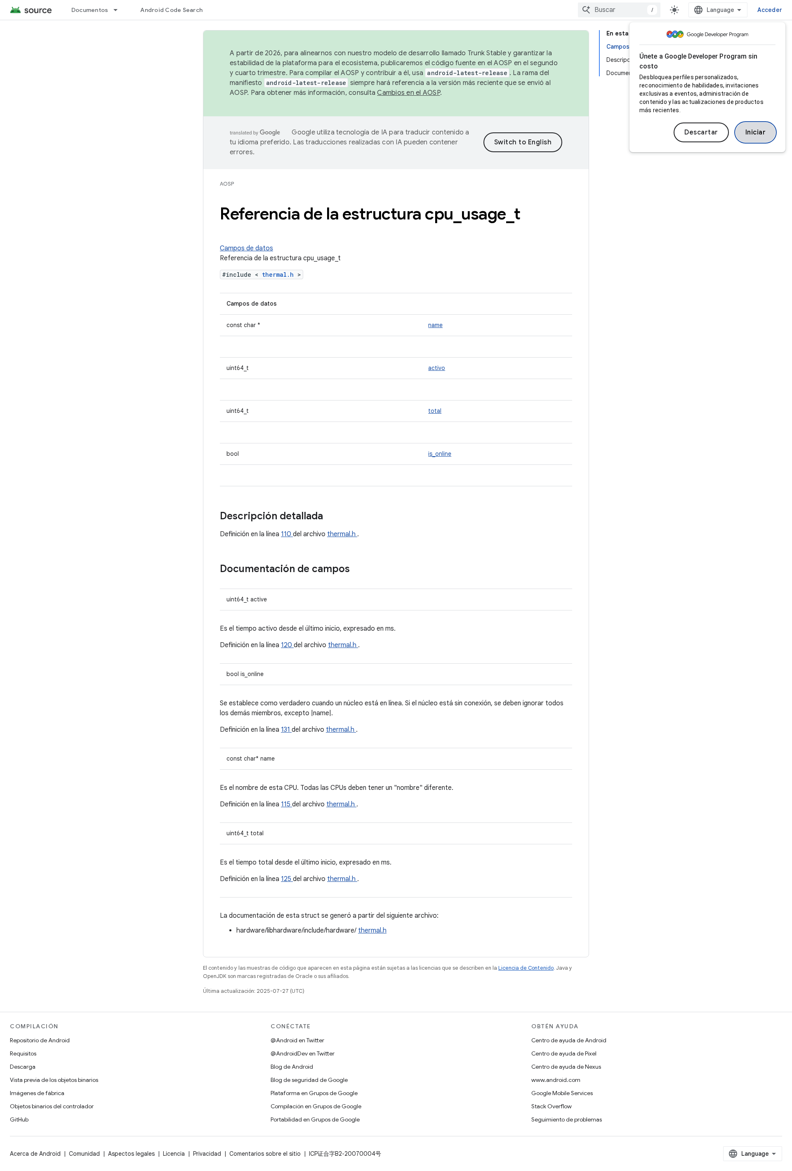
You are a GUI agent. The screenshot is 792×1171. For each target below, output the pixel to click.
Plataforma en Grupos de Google (314, 1093)
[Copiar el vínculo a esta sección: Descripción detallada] (333, 517)
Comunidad (84, 1153)
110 (287, 534)
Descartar (701, 132)
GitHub (19, 1119)
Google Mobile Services (562, 1093)
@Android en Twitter (297, 1040)
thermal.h (279, 274)
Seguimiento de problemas (566, 1119)
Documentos (89, 10)
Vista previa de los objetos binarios (54, 1080)
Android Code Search (171, 10)
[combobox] (619, 9)
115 (286, 804)
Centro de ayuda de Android (568, 1040)
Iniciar (755, 132)
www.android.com (555, 1080)
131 (286, 730)
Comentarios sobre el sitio (265, 1153)
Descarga (22, 1066)
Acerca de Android (35, 1153)
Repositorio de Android (40, 1040)
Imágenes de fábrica (37, 1093)
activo (436, 368)
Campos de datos (246, 248)
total (434, 411)
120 (287, 645)
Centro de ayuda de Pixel (563, 1053)
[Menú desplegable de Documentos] (119, 10)
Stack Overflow (551, 1106)
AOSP (227, 183)
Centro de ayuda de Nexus (566, 1066)
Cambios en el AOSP (408, 93)
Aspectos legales (131, 1153)
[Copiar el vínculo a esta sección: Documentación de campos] (360, 570)
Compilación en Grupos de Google (316, 1106)
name (435, 325)
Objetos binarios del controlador (52, 1106)
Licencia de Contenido (526, 967)
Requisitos (23, 1053)
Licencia (174, 1153)
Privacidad (207, 1153)
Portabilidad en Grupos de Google (315, 1119)
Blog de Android (292, 1066)
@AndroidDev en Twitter (303, 1053)
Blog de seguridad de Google (309, 1080)
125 (287, 879)
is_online (439, 453)
